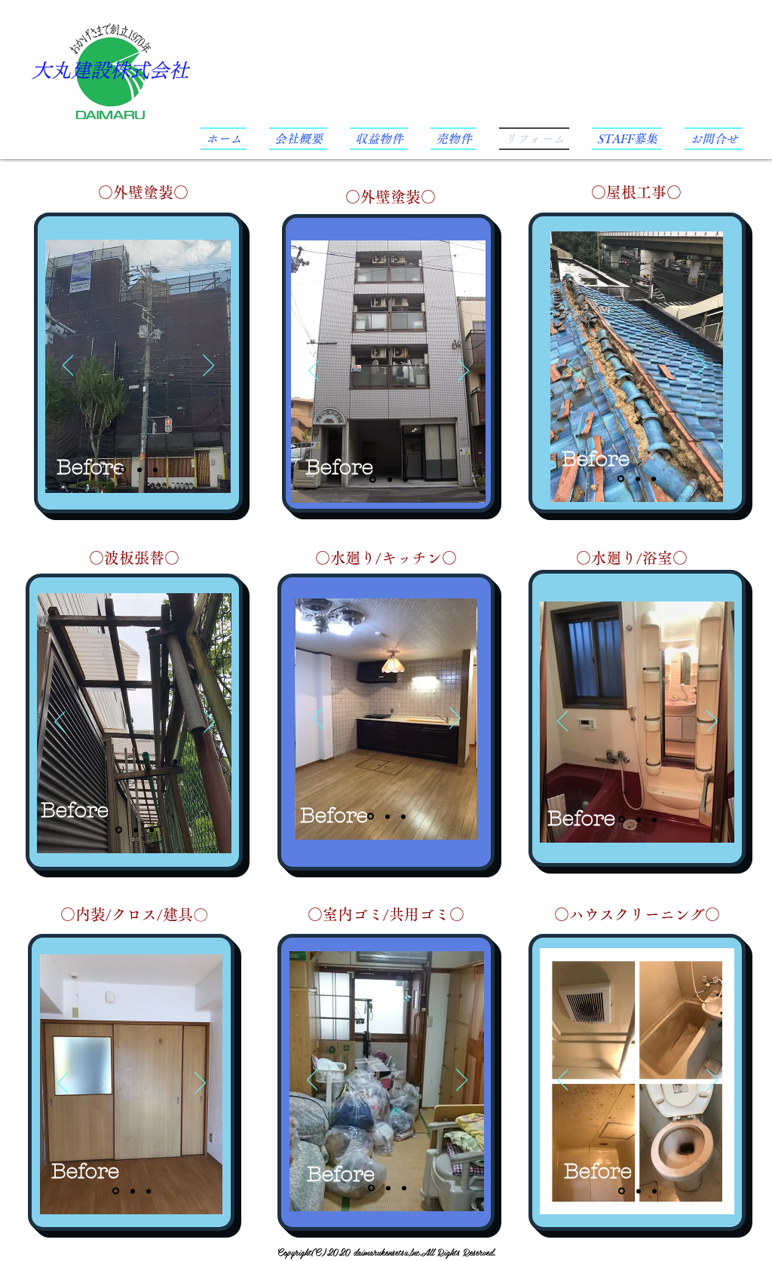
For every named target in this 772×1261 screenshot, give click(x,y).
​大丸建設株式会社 (110, 70)
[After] (139, 469)
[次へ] (208, 366)
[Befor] (122, 470)
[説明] (155, 469)
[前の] (68, 366)
